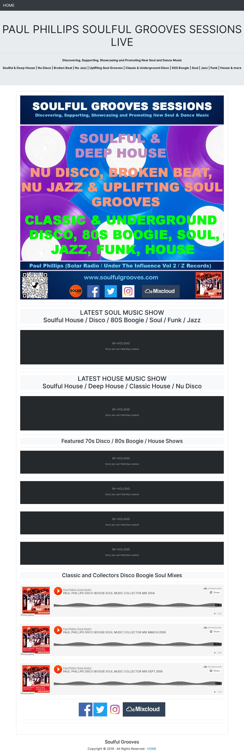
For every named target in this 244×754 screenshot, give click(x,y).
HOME (8, 5)
